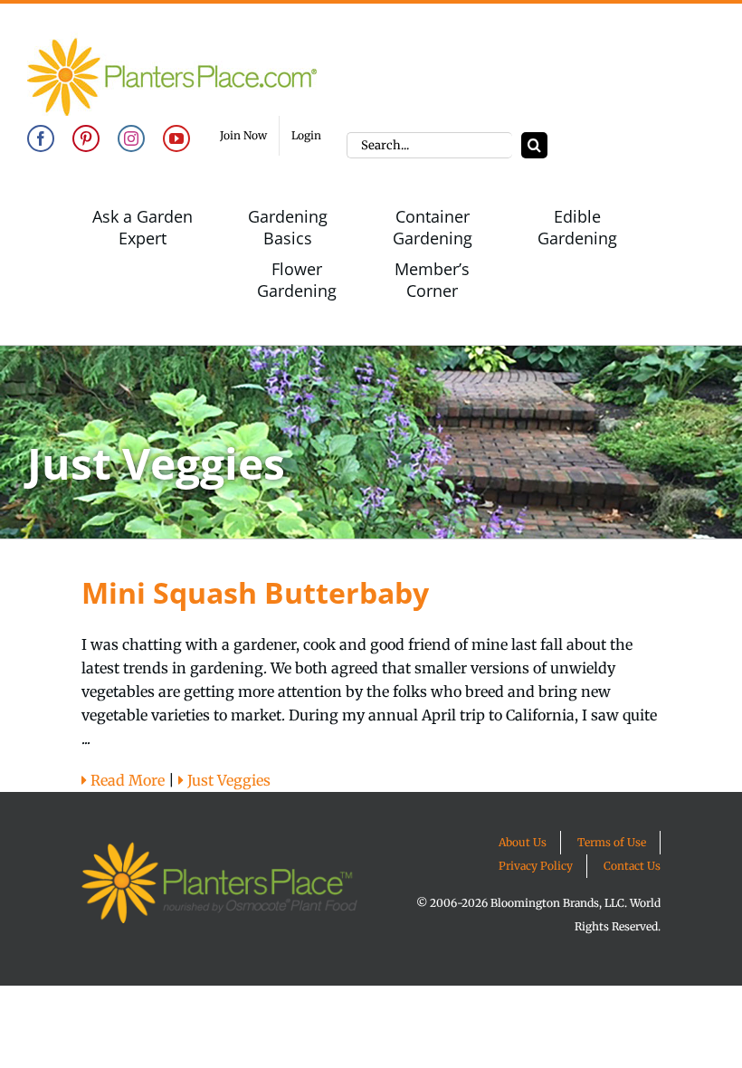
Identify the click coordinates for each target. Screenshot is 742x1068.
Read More (126, 780)
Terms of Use (611, 842)
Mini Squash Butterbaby (255, 592)
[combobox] (429, 145)
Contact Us (632, 866)
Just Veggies (227, 780)
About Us (523, 842)
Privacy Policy (536, 866)
